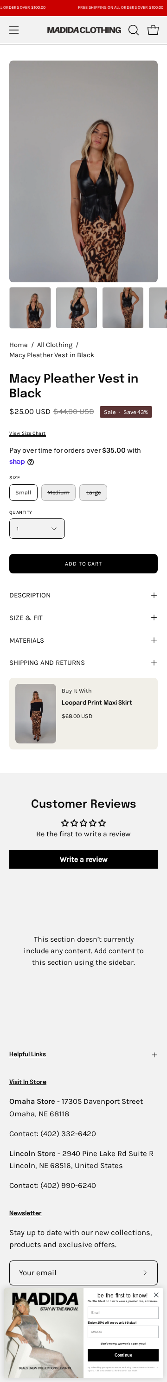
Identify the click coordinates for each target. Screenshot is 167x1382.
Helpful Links (27, 1055)
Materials (26, 640)
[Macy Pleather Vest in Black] (30, 308)
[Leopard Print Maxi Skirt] (35, 713)
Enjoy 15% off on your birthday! (112, 1322)
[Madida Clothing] (84, 30)
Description (30, 595)
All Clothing (54, 345)
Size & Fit (26, 618)
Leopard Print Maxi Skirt (97, 703)
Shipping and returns (47, 662)
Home (18, 345)
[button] (132, 30)
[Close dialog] (156, 1295)
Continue (123, 1355)
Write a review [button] (84, 859)
